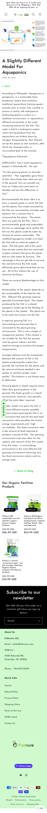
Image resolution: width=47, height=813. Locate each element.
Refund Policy (11, 691)
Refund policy (20, 800)
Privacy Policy (11, 698)
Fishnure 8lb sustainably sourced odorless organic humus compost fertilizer (11, 520)
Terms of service (17, 804)
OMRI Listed (11, 716)
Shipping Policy (12, 704)
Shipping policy (33, 804)
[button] (6, 14)
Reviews (3, 409)
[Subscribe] (39, 620)
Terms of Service (13, 710)
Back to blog (25, 471)
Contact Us (10, 723)
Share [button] (7, 86)
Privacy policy (35, 800)
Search (8, 685)
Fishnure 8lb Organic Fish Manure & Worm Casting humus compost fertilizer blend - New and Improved (34, 520)
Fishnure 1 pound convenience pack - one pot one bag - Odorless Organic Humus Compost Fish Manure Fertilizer (12, 566)
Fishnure (22, 796)
